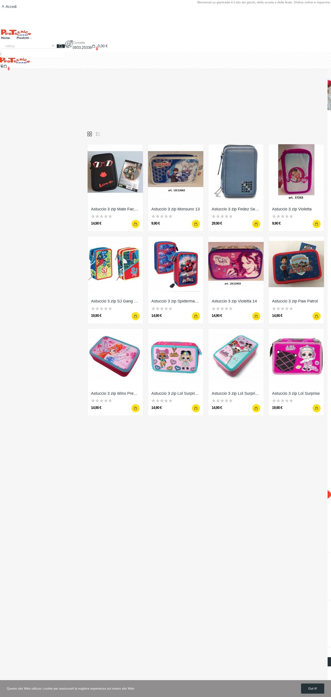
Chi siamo (8, 564)
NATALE (13, 173)
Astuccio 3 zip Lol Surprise (296, 393)
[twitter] (7, 542)
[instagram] (13, 542)
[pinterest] (31, 542)
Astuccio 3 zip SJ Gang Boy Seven (115, 301)
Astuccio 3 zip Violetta (292, 209)
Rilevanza (293, 134)
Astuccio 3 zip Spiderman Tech (175, 301)
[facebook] (2, 542)
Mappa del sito (11, 589)
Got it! (312, 688)
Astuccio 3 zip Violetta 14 (234, 301)
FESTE (12, 182)
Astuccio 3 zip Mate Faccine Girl (115, 209)
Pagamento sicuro (14, 572)
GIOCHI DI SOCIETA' (23, 199)
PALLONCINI (17, 207)
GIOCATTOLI (17, 156)
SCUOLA (14, 148)
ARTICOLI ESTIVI (20, 215)
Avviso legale (11, 603)
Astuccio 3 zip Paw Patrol (295, 301)
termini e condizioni (15, 636)
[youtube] (19, 542)
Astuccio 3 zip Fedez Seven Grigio (236, 209)
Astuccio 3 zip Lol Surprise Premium (236, 393)
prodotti (15, 133)
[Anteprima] (115, 172)
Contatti (6, 580)
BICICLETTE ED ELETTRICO (29, 224)
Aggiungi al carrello (135, 224)
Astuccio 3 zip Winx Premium (115, 393)
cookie (5, 619)
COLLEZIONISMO (21, 232)
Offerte (5, 611)
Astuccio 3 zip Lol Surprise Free (175, 393)
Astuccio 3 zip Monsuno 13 (175, 209)
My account (9, 628)
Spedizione (9, 555)
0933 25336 (20, 533)
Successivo (225, 436)
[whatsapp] (25, 542)
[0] (5, 66)
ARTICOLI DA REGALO (25, 165)
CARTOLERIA (17, 190)
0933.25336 (82, 48)
